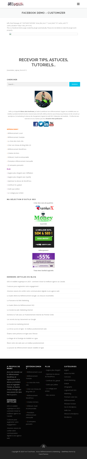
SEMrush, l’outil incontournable (18, 157)
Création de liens (13, 153)
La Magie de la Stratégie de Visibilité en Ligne (22, 338)
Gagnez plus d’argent (53, 370)
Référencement (69, 400)
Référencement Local (15, 133)
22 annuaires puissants (15, 165)
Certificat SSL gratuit (15, 185)
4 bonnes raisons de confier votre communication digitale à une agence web (33, 291)
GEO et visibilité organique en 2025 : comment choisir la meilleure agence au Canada (36, 282)
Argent (66, 370)
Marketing (67, 394)
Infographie (68, 387)
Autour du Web (69, 373)
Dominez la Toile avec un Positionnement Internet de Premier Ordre (30, 315)
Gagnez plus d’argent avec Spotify (19, 177)
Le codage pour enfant (15, 193)
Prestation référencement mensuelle (20, 161)
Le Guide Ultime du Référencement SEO (20, 305)
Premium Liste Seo (70, 397)
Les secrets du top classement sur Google (21, 319)
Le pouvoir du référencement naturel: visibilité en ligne (25, 348)
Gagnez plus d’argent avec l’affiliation (20, 173)
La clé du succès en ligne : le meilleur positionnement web (27, 329)
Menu (78, 4)
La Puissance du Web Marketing (18, 300)
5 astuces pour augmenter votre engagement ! (23, 286)
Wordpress (68, 417)
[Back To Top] (43, 446)
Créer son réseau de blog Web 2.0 (19, 145)
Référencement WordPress (17, 149)
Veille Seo (67, 410)
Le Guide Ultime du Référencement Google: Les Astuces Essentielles (30, 296)
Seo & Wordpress (70, 407)
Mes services (50, 395)
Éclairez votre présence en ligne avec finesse (22, 334)
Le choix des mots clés (15, 141)
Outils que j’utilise (14, 189)
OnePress (65, 452)
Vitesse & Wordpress (71, 414)
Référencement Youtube (16, 137)
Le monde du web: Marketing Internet (20, 310)
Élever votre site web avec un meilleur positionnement (25, 343)
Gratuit (66, 383)
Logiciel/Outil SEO (70, 390)
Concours (67, 377)
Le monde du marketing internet (18, 324)
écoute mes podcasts (54, 119)
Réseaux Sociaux (70, 404)
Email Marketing (69, 380)
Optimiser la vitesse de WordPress (19, 181)
